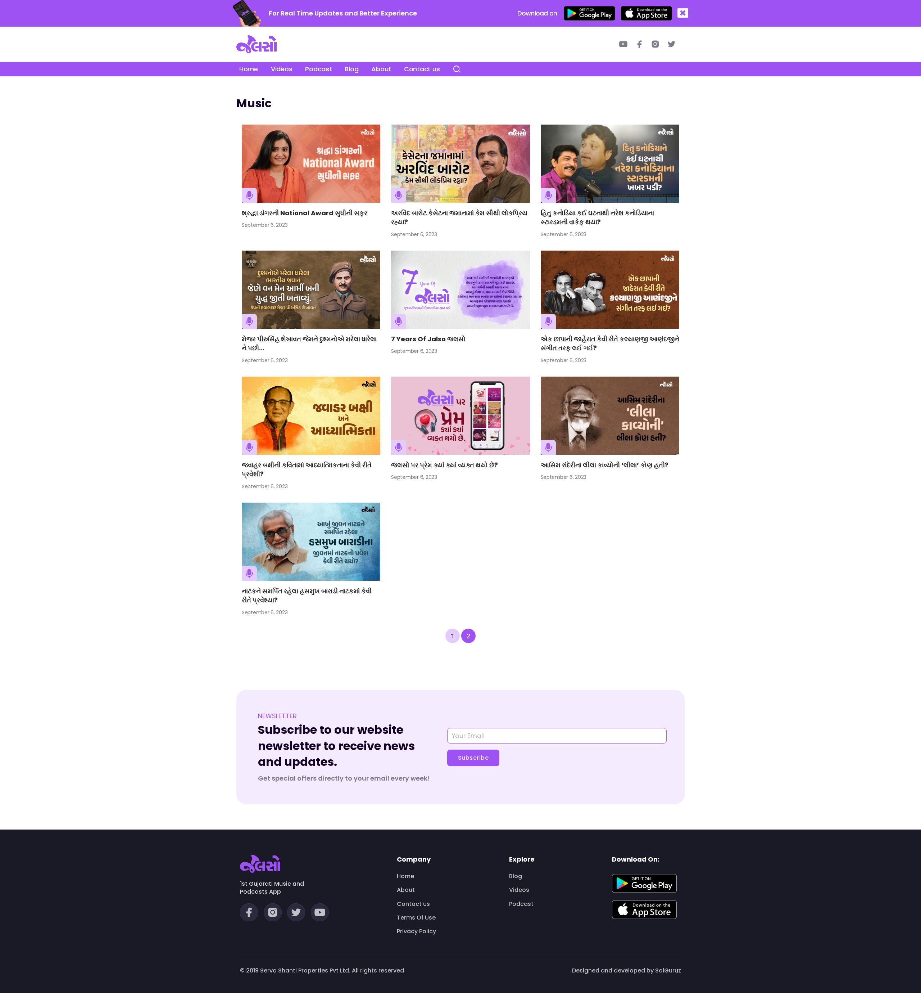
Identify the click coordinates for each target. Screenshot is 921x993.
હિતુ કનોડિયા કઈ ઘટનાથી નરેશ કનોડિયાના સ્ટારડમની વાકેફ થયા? (597, 217)
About (381, 68)
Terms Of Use (416, 918)
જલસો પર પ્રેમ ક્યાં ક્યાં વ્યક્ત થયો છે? (444, 464)
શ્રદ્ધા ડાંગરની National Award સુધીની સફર (304, 212)
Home (248, 68)
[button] (682, 13)
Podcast (318, 68)
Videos (281, 68)
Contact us (422, 68)
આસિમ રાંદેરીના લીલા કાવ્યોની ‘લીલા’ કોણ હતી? (604, 464)
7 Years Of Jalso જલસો (428, 338)
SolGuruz (668, 970)
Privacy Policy (416, 931)
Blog (351, 68)
